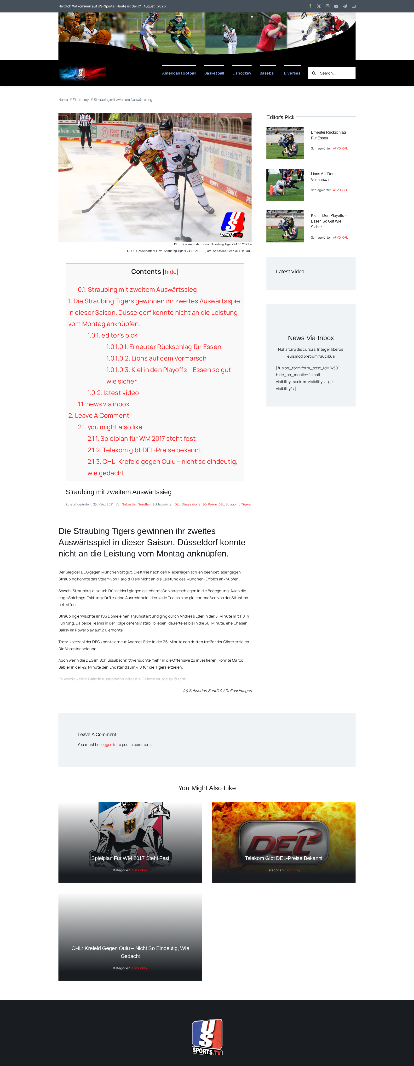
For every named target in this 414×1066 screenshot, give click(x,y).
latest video (113, 392)
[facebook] (310, 6)
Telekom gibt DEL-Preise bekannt (144, 450)
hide (170, 271)
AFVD (337, 148)
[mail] (354, 6)
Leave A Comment (98, 415)
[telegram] (345, 6)
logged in (108, 744)
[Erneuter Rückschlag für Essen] (285, 130)
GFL (345, 148)
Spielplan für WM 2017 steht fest (141, 438)
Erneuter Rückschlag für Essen (163, 346)
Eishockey (139, 870)
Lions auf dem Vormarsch (156, 358)
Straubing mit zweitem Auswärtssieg (137, 289)
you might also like (110, 427)
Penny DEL (216, 504)
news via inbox (104, 404)
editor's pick (112, 335)
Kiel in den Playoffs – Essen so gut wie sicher (329, 221)
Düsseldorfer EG (194, 504)
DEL (177, 504)
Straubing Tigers (238, 504)
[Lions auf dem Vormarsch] (285, 172)
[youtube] (336, 6)
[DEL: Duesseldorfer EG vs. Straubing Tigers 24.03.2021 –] (155, 115)
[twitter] (319, 6)
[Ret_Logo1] (82, 67)
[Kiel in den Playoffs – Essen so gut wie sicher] (285, 213)
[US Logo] (207, 1021)
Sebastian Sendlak (136, 504)
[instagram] (327, 6)
